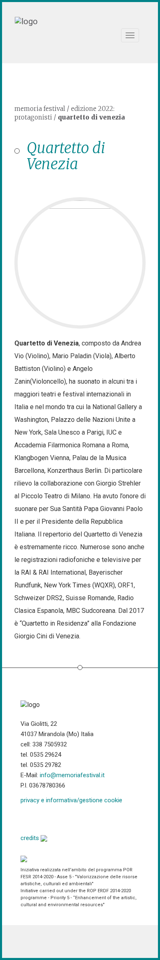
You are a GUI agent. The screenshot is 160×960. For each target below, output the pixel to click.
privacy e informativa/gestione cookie (71, 800)
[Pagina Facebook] (27, 818)
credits (31, 838)
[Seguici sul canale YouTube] (68, 818)
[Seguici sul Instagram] (89, 818)
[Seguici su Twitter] (47, 818)
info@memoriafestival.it (72, 775)
